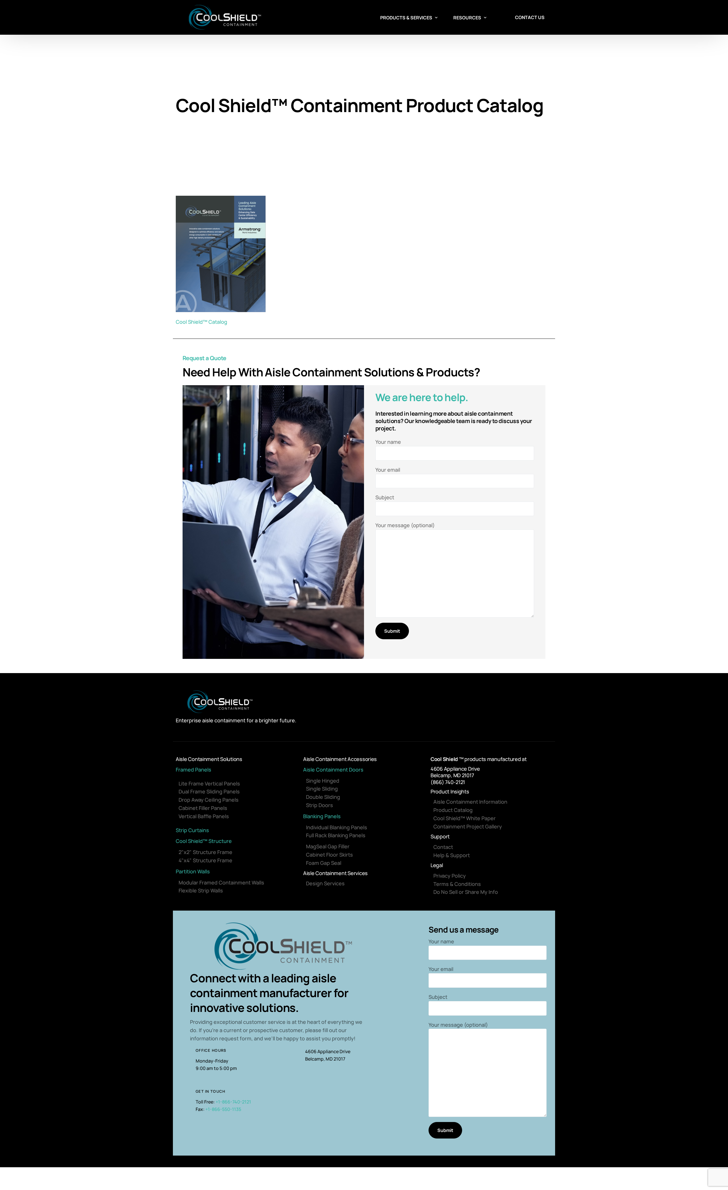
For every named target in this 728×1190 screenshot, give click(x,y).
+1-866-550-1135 (223, 1109)
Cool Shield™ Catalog (201, 321)
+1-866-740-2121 (233, 1102)
